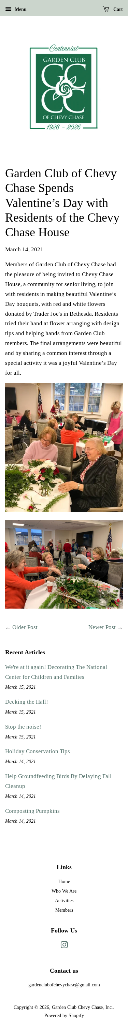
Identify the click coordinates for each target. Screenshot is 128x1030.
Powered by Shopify (64, 1015)
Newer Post (102, 627)
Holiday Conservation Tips (37, 751)
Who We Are (64, 891)
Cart (117, 9)
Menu (20, 9)
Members (64, 910)
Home (64, 881)
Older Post (25, 627)
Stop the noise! (23, 726)
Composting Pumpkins (32, 811)
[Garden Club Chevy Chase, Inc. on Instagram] (64, 946)
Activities (64, 900)
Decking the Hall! (26, 702)
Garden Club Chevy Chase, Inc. (82, 1007)
